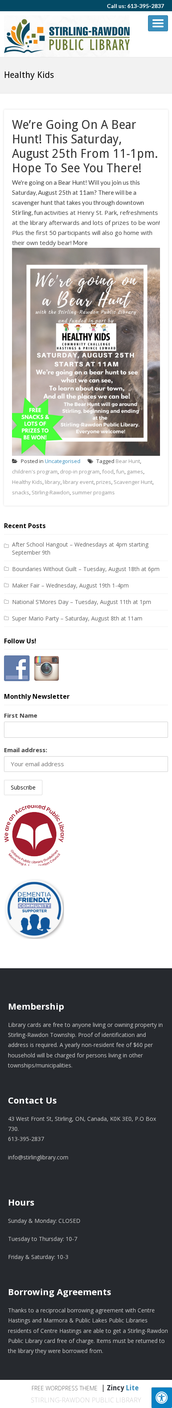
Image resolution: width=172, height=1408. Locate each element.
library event (78, 482)
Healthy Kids (27, 482)
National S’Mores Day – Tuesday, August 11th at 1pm (81, 602)
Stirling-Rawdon (51, 492)
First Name (20, 715)
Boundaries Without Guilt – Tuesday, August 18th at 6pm (86, 569)
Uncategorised (62, 461)
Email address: (25, 750)
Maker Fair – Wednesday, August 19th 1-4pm (70, 585)
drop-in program (80, 471)
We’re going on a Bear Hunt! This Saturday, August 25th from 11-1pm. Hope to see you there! (85, 146)
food (108, 471)
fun (120, 471)
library (52, 482)
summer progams (93, 492)
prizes (103, 482)
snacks (20, 492)
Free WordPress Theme (65, 1388)
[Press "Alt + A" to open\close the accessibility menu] (161, 1397)
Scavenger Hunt (133, 482)
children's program (35, 471)
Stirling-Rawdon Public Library (86, 1400)
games (135, 471)
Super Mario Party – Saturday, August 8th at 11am (77, 618)
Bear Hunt (128, 461)
